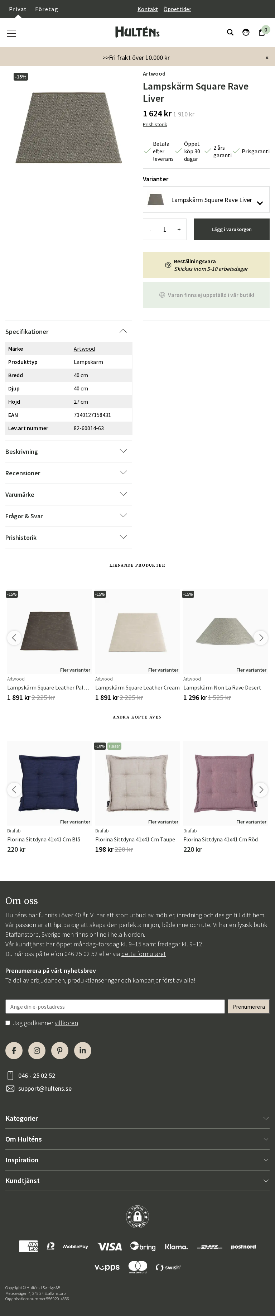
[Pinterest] (59, 1050)
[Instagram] (36, 1050)
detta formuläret (143, 954)
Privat (18, 9)
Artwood (154, 73)
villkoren (66, 1023)
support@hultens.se (45, 1088)
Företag (46, 9)
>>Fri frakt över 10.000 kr (136, 57)
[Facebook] (14, 1050)
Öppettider (177, 9)
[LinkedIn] (82, 1050)
